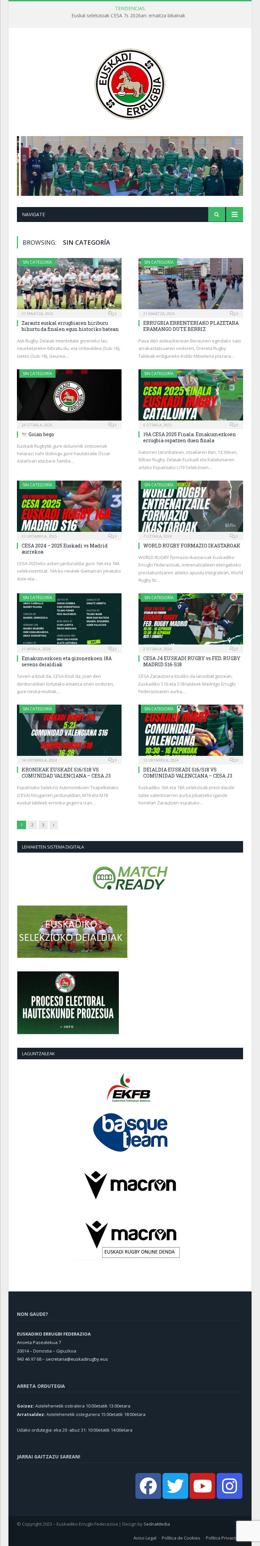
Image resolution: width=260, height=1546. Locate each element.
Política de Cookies (181, 1538)
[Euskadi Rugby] (130, 82)
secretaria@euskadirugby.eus (77, 1359)
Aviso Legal (144, 1538)
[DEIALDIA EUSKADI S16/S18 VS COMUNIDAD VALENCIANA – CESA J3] (190, 732)
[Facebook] (148, 1486)
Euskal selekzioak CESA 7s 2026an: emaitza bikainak (128, 16)
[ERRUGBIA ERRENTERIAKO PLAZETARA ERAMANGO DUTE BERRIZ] (190, 285)
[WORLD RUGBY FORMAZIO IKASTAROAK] (190, 508)
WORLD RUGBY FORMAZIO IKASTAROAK (191, 545)
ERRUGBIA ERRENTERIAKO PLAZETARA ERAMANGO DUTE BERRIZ (191, 326)
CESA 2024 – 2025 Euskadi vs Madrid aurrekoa (65, 548)
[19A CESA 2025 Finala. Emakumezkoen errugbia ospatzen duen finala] (190, 397)
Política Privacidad (224, 1538)
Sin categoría (37, 262)
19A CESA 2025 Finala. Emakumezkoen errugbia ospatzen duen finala (189, 437)
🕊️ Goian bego (38, 434)
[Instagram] (229, 1486)
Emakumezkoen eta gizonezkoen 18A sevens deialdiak (67, 661)
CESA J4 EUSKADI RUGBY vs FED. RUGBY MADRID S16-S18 (191, 661)
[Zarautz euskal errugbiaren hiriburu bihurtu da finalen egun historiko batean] (69, 285)
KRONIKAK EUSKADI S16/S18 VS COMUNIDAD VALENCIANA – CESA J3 (66, 772)
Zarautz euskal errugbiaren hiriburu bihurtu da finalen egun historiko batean (70, 326)
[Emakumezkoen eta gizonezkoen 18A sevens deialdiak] (69, 621)
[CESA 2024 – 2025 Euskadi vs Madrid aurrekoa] (69, 508)
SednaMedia (157, 1524)
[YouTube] (202, 1486)
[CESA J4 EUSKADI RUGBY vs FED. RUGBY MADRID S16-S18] (190, 621)
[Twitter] (175, 1486)
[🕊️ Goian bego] (69, 397)
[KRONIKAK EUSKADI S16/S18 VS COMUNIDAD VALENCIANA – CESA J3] (69, 732)
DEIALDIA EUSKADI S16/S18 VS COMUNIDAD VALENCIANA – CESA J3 (187, 772)
